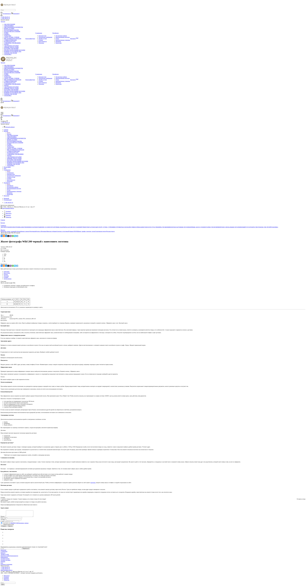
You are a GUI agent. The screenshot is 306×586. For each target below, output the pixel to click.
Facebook (8, 211)
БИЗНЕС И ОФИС (45, 227)
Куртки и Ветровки (41, 231)
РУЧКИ (83, 227)
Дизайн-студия (5, 554)
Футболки (18, 231)
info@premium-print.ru (8, 208)
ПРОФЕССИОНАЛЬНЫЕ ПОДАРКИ (230, 227)
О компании (10, 172)
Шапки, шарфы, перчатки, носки (86, 231)
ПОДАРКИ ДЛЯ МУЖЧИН (212, 227)
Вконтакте (8, 213)
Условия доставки (5, 560)
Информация (4, 557)
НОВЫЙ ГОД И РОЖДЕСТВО (249, 227)
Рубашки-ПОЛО (72, 231)
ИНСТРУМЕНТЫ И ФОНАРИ (121, 227)
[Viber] (10, 236)
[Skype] (15, 236)
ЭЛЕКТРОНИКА (16, 227)
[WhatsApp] (13, 236)
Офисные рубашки (51, 231)
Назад (8, 132)
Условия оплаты (5, 558)
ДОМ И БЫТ (94, 227)
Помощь (3, 561)
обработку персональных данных (19, 523)
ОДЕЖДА (88, 227)
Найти (2, 584)
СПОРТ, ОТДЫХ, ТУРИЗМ (105, 227)
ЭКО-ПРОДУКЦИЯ (6, 227)
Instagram (8, 215)
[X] (8, 236)
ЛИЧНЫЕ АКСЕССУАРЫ (197, 227)
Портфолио (10, 185)
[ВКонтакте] (2, 236)
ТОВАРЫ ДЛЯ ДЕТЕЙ (264, 227)
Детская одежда (110, 231)
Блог (2, 563)
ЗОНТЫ (173, 227)
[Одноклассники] (4, 236)
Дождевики (32, 231)
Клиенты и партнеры (6, 564)
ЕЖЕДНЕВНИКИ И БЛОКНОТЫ (30, 227)
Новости (3, 553)
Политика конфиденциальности (9, 555)
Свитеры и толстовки (62, 231)
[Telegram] (17, 236)
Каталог (9, 134)
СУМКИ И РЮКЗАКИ (136, 227)
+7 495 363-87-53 (5, 17)
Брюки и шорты (25, 231)
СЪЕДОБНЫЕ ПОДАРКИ (182, 227)
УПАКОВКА (274, 227)
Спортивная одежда (100, 231)
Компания (3, 550)
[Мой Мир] (6, 236)
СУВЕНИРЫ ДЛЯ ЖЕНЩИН (162, 227)
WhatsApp (8, 217)
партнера (93, 482)
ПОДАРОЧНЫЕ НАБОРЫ (57, 227)
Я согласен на (16, 523)
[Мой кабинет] (1, 15)
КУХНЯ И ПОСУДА (148, 227)
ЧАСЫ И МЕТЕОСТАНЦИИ (73, 227)
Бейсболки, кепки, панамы (8, 231)
